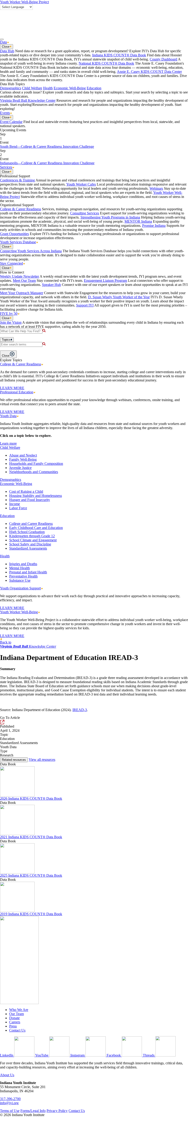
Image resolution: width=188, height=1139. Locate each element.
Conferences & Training (17, 180)
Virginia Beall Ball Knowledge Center (27, 100)
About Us (7, 1075)
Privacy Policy (57, 1111)
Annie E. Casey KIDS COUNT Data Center (149, 72)
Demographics (10, 88)
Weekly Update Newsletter (19, 276)
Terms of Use (9, 1111)
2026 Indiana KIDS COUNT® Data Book (31, 798)
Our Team (16, 1014)
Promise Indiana (154, 225)
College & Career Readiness (20, 209)
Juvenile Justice (20, 468)
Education (94, 88)
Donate (14, 1018)
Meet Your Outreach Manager (21, 293)
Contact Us (17, 1030)
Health (48, 88)
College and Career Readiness (31, 524)
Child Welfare (32, 88)
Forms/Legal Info (33, 1111)
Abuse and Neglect (23, 455)
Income (14, 504)
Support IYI (85, 305)
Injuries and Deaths (23, 564)
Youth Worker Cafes (81, 184)
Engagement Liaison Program (105, 280)
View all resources (42, 759)
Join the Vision (11, 322)
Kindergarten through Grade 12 (32, 536)
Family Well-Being (23, 459)
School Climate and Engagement (33, 540)
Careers (14, 1022)
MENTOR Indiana (138, 221)
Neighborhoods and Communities (33, 472)
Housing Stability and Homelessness (35, 496)
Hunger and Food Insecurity (29, 500)
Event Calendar (11, 122)
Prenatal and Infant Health (28, 572)
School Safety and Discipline (30, 544)
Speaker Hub (51, 285)
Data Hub (7, 51)
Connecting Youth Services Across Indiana (31, 251)
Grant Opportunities (14, 234)
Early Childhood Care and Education (36, 528)
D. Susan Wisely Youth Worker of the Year (119, 297)
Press (13, 1026)
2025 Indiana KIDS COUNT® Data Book (31, 875)
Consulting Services (84, 213)
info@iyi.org (9, 1103)
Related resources (14, 759)
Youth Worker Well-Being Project (24, 2)
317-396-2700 (10, 1099)
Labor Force (18, 508)
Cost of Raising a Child (26, 491)
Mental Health (19, 568)
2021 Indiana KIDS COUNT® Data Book (31, 837)
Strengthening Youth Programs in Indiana (110, 217)
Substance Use (19, 580)
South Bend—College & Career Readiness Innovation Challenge (47, 146)
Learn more (8, 443)
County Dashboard (163, 59)
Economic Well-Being (70, 88)
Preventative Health (23, 576)
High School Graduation (27, 532)
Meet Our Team (24, 280)
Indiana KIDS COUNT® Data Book (119, 55)
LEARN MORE (12, 388)
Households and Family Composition (36, 463)
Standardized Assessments (28, 548)
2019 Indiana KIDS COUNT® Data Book (31, 914)
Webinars (156, 188)
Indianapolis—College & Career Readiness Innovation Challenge (47, 163)
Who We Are (18, 1010)
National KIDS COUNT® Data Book (106, 63)
